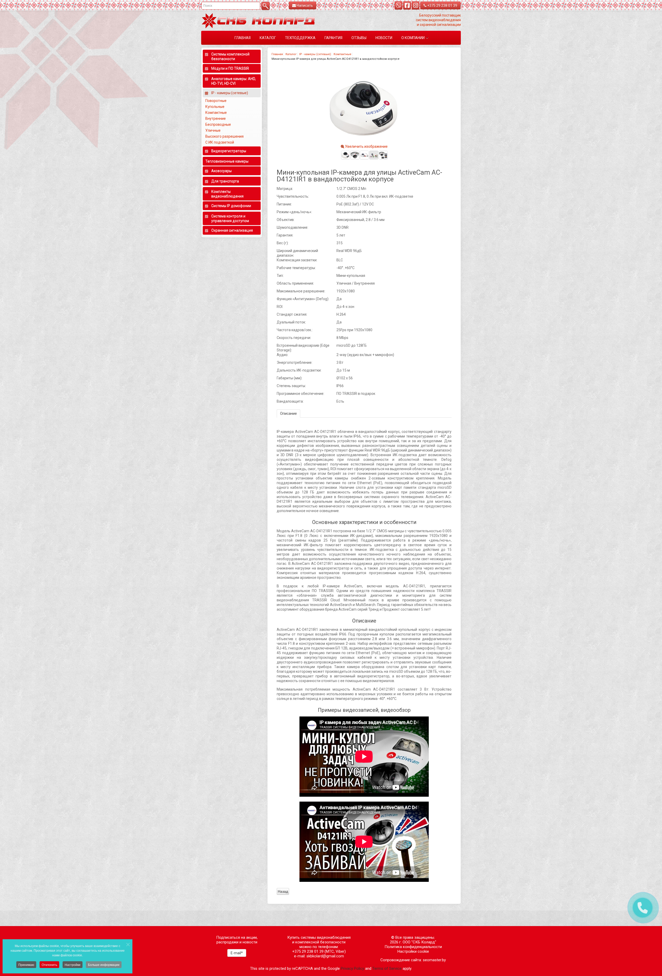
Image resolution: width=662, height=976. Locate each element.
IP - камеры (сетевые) (315, 54)
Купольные (214, 107)
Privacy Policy (352, 968)
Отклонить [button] (49, 964)
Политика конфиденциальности (413, 946)
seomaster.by (434, 960)
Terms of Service (387, 968)
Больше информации (103, 964)
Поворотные (216, 101)
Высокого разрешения (224, 136)
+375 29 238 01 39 (441, 5)
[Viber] (398, 5)
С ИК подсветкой (220, 142)
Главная (277, 54)
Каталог (291, 54)
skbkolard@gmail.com (325, 956)
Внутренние (215, 118)
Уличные (213, 130)
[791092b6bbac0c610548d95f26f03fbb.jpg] (345, 155)
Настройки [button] (72, 964)
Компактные (342, 54)
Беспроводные (218, 124)
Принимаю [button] (26, 964)
